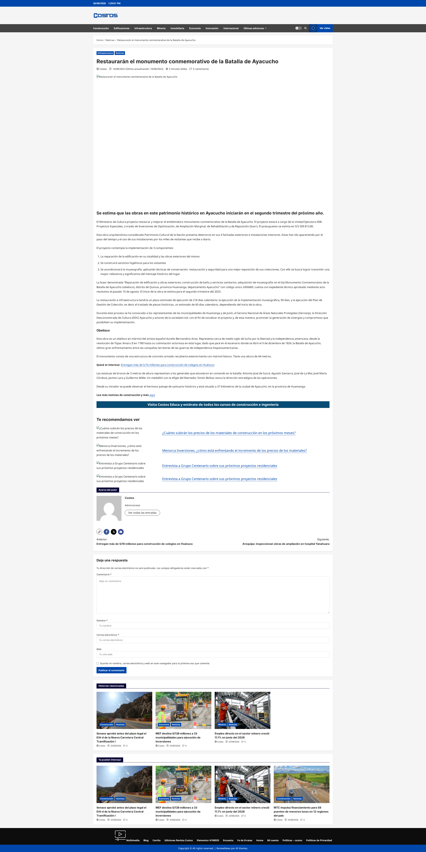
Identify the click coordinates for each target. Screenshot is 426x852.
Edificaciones (121, 28)
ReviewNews (223, 848)
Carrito (157, 840)
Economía (195, 28)
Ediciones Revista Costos (179, 840)
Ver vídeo (325, 28)
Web (99, 649)
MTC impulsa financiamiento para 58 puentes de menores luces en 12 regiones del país (301, 811)
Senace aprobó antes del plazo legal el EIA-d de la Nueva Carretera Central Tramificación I (121, 737)
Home (259, 840)
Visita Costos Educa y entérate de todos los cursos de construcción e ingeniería (213, 404)
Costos (103, 68)
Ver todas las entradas (142, 512)
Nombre (102, 620)
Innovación (212, 28)
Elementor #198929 (208, 840)
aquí (152, 395)
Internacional (231, 28)
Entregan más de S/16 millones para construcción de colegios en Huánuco (167, 365)
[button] (305, 28)
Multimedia (132, 840)
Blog (146, 840)
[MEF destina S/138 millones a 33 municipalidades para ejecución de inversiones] (183, 710)
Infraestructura (143, 28)
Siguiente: (285, 541)
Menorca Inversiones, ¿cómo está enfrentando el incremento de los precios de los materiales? (234, 450)
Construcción (101, 28)
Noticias (120, 53)
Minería (161, 28)
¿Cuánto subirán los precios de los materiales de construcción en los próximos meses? (229, 433)
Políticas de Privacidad (319, 840)
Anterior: (145, 541)
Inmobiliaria (177, 28)
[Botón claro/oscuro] (298, 28)
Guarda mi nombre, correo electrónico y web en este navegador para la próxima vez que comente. (155, 663)
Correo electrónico (108, 634)
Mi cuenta (273, 840)
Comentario (104, 574)
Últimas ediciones (254, 28)
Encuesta (228, 840)
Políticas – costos (292, 840)
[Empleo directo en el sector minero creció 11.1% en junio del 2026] (242, 710)
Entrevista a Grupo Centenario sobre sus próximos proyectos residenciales (219, 465)
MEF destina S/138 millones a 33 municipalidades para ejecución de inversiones (178, 737)
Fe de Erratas (244, 840)
